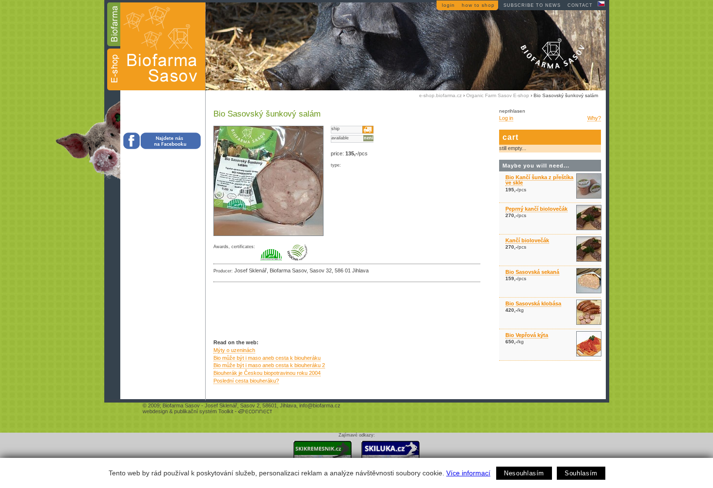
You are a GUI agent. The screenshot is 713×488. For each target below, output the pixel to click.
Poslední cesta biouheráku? (246, 381)
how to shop (478, 5)
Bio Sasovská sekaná (532, 272)
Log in (506, 118)
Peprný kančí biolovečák (536, 209)
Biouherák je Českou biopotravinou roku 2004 (267, 373)
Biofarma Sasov (181, 405)
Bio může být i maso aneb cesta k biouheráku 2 (269, 365)
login (448, 5)
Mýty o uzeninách (234, 350)
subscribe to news (532, 5)
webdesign (155, 411)
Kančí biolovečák (527, 240)
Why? (594, 118)
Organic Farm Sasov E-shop (497, 95)
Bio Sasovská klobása (533, 303)
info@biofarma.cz (319, 405)
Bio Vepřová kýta (526, 335)
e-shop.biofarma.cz (440, 95)
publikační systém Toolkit (203, 411)
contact (580, 5)
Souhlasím (581, 473)
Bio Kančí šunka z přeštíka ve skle (539, 179)
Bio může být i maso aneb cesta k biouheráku (267, 358)
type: (336, 165)
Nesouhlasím (524, 473)
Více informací (468, 473)
